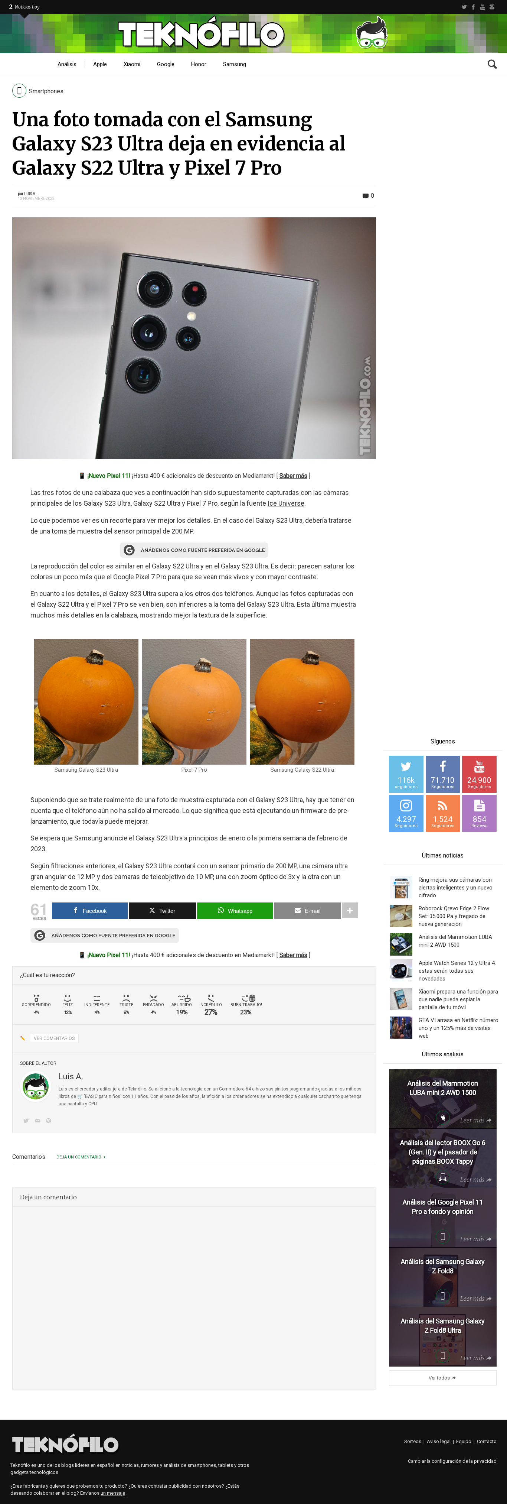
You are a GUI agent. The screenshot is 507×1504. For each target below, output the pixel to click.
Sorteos (412, 1441)
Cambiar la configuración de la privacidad (452, 1461)
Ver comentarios (54, 1038)
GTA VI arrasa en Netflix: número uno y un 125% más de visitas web (458, 1028)
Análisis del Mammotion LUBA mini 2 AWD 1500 (455, 941)
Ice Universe (286, 503)
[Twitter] (464, 7)
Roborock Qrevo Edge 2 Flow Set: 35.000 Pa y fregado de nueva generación (454, 916)
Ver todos (439, 1378)
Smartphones (46, 91)
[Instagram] (492, 7)
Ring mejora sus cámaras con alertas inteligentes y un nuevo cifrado (456, 887)
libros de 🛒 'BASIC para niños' (90, 1096)
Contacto (487, 1441)
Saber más (293, 475)
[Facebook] (473, 7)
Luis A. (30, 194)
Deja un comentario (78, 1157)
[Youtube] (482, 7)
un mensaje (113, 1493)
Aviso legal (439, 1441)
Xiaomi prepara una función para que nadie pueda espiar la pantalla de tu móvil (458, 999)
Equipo (463, 1441)
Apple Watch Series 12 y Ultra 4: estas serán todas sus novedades (457, 971)
